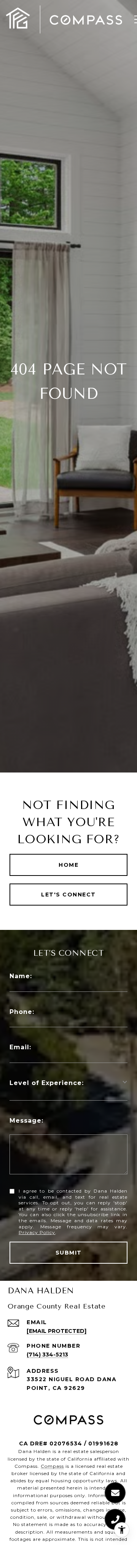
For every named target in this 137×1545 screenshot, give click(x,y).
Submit (69, 1252)
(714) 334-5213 (47, 1354)
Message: (26, 1120)
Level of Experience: (47, 1083)
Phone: (22, 1011)
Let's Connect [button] (68, 894)
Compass (52, 1466)
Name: (21, 976)
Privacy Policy (37, 1232)
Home (68, 864)
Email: (20, 1047)
